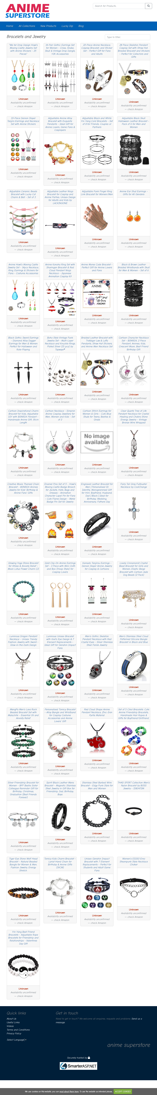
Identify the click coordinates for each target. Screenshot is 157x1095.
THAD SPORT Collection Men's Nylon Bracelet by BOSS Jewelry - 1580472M (134, 785)
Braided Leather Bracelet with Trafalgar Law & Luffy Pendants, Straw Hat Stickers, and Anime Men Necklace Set (97, 342)
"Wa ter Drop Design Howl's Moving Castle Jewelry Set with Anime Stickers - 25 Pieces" (23, 49)
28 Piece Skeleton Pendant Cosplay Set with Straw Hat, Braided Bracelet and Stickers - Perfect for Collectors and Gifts (134, 51)
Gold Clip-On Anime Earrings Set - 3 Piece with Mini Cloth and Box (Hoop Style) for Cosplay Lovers (60, 567)
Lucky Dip (67, 26)
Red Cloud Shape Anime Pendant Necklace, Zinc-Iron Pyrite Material (97, 712)
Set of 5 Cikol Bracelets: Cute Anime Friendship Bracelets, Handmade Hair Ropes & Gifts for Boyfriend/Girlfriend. (133, 714)
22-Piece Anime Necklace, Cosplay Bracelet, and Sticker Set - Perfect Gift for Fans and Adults (96, 49)
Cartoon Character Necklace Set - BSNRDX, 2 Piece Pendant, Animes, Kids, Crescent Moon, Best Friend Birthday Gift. (134, 343)
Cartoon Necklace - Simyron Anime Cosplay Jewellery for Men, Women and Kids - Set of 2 (60, 415)
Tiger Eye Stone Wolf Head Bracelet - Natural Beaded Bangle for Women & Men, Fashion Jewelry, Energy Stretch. (23, 864)
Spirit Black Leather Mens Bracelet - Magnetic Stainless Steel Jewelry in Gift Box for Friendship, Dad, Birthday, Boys (60, 788)
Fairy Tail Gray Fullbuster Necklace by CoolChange (134, 485)
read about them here (69, 1091)
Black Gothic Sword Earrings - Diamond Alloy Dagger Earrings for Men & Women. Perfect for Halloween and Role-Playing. (23, 343)
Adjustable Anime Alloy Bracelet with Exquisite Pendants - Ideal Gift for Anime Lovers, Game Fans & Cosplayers (60, 124)
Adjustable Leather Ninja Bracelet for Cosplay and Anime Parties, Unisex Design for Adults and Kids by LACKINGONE (60, 197)
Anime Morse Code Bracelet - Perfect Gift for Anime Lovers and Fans (97, 267)
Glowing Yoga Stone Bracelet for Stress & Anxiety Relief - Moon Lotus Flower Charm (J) (23, 566)
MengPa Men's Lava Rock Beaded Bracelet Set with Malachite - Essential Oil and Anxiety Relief (23, 714)
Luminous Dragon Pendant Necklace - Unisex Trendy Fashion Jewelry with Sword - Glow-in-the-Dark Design (23, 641)
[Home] (27, 10)
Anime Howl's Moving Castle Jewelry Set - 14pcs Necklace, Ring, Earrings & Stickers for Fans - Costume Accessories (23, 269)
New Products (48, 26)
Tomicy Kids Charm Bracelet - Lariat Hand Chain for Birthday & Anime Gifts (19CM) (60, 863)
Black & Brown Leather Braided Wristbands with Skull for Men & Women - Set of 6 (134, 267)
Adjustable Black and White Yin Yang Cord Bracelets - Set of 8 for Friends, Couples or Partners (97, 123)
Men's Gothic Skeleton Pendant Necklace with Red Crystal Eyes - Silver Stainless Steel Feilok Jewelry (97, 641)
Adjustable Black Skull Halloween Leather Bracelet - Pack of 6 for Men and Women (133, 123)
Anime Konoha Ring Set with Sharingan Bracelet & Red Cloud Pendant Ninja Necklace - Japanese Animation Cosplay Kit (60, 270)
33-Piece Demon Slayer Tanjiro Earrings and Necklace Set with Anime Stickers (23, 121)
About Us (11, 1018)
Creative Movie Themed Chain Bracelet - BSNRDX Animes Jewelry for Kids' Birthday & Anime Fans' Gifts (23, 488)
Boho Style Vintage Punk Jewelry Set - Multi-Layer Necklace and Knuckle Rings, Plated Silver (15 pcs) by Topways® (60, 343)
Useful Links (13, 1022)
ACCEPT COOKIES (123, 1091)
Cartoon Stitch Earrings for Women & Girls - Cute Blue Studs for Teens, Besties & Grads (97, 415)
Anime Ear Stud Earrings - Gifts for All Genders (134, 193)
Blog (81, 26)
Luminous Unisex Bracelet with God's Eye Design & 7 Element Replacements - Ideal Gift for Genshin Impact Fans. (60, 642)
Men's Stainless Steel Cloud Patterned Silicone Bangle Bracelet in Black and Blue (133, 639)
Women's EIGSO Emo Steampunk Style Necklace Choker (134, 861)
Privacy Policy (14, 1033)
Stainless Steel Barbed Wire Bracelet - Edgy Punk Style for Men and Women (97, 785)
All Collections (27, 26)
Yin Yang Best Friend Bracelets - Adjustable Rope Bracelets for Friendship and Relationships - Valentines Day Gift (23, 938)
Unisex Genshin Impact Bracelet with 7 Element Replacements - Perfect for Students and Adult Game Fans (97, 864)
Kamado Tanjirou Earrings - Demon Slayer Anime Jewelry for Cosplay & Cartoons (97, 566)
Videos (10, 1026)
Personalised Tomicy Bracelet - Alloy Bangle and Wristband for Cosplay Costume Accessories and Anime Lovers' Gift (60, 715)
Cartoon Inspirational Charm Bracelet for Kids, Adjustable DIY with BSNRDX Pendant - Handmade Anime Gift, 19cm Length (23, 417)
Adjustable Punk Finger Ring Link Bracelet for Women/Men (97, 193)
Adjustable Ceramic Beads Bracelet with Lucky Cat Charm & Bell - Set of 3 (23, 194)
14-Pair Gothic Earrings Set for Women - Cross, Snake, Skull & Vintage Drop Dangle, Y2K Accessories (60, 49)
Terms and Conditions (18, 1029)
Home (9, 26)
